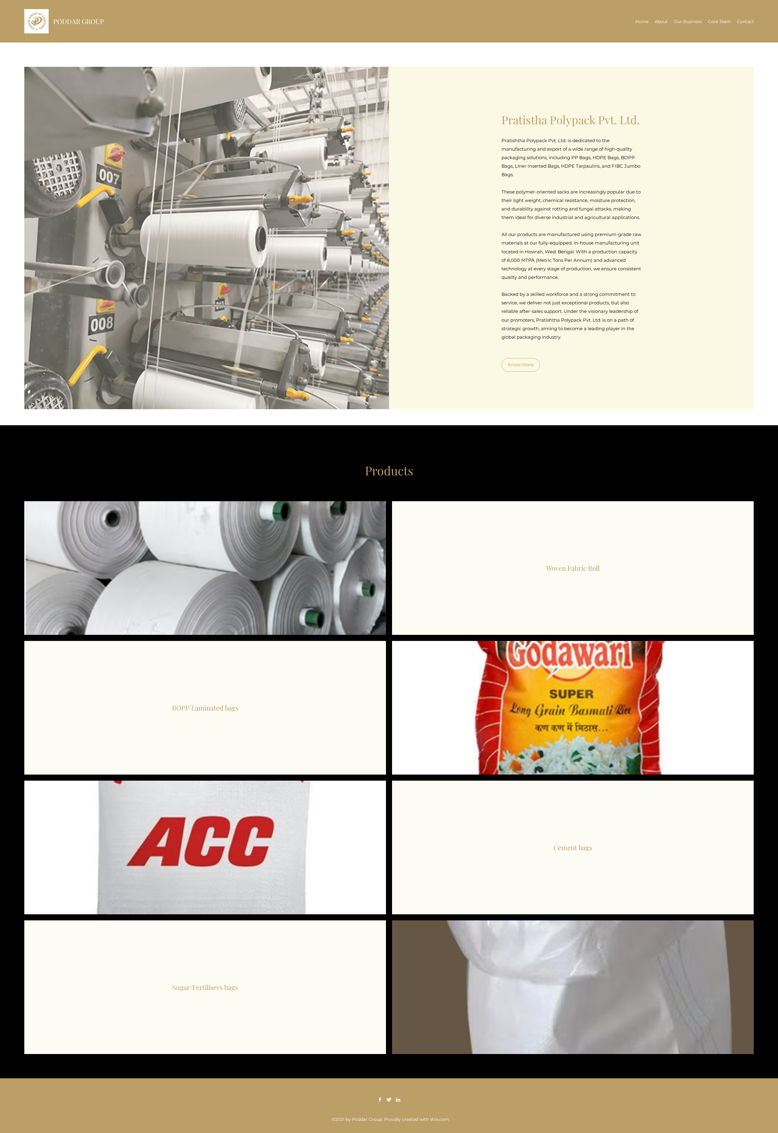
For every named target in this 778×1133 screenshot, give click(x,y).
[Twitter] (389, 1100)
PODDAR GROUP (78, 21)
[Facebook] (380, 1100)
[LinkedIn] (398, 1100)
